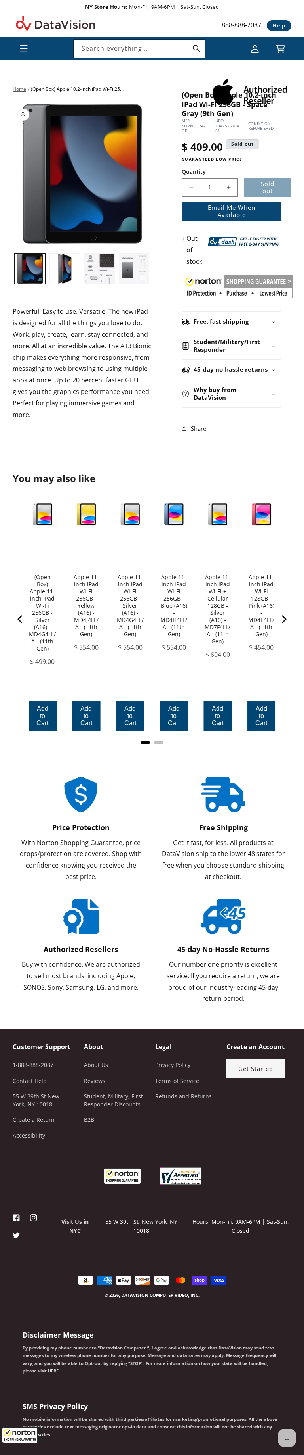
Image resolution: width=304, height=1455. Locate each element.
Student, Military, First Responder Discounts (113, 1100)
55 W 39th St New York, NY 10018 (36, 1100)
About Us (96, 1065)
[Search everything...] (196, 48)
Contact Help (30, 1081)
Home (19, 89)
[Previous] (20, 619)
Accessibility (29, 1135)
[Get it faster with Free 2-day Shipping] (243, 240)
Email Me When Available (231, 211)
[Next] (283, 619)
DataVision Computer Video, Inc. (160, 1295)
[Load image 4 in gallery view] (134, 268)
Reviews (94, 1081)
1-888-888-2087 (33, 1065)
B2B (89, 1119)
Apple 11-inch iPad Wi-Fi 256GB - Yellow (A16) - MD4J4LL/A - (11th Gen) (86, 606)
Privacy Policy (172, 1065)
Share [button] (198, 428)
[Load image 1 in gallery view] (30, 268)
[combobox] (139, 49)
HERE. (54, 1371)
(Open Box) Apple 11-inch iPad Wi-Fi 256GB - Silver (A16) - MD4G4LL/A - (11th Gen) (42, 613)
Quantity (194, 171)
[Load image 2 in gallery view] (64, 268)
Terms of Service (177, 1081)
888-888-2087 (241, 25)
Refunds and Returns (183, 1096)
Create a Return (34, 1119)
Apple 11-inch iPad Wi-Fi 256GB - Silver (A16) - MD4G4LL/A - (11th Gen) (130, 606)
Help (279, 25)
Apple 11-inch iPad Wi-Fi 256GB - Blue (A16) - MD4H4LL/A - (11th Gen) (173, 606)
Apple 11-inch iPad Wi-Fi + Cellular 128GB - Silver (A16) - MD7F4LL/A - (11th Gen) (217, 609)
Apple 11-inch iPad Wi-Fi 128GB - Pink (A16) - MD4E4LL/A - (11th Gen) (261, 606)
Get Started (255, 1069)
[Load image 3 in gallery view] (99, 268)
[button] (22, 1435)
